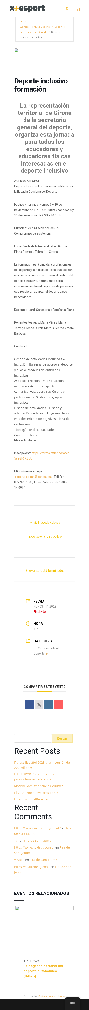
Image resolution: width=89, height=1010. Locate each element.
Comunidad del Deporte (33, 32)
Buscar (62, 738)
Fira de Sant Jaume (37, 840)
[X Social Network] (39, 704)
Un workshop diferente (31, 799)
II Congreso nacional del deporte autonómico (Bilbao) (43, 971)
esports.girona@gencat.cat (33, 476)
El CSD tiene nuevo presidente (36, 793)
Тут (16, 840)
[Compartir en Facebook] (29, 704)
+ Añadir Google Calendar (45, 522)
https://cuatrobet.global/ (32, 867)
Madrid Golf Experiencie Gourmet (38, 786)
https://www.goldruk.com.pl (34, 847)
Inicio (23, 21)
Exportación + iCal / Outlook (45, 536)
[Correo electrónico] (58, 704)
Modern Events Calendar (52, 995)
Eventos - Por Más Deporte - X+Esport (41, 26)
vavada (19, 860)
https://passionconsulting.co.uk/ (37, 828)
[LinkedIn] (48, 704)
